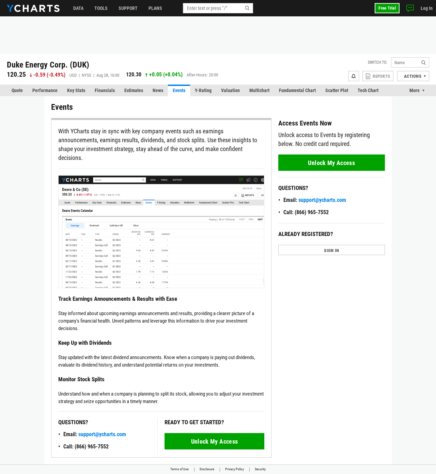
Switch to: (377, 62)
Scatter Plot (336, 90)
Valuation (230, 90)
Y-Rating (203, 90)
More (414, 90)
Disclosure (207, 469)
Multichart (259, 90)
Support (128, 8)
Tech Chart (368, 90)
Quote (17, 90)
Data (78, 8)
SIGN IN (331, 250)
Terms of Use (179, 469)
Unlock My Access (214, 441)
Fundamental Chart (297, 90)
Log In (427, 8)
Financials (105, 90)
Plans (155, 8)
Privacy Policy (234, 469)
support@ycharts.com (102, 434)
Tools (101, 8)
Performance (45, 90)
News (158, 90)
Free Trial (387, 8)
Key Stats (76, 90)
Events (179, 90)
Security (260, 469)
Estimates (133, 90)
